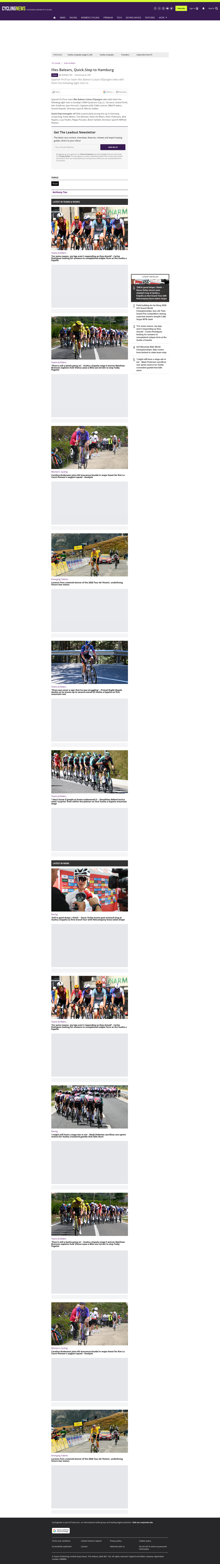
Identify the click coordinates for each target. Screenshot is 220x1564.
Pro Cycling (56, 63)
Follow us (109, 92)
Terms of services (86, 154)
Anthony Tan (67, 75)
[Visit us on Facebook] (155, 8)
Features (150, 17)
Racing (73, 17)
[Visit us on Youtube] (167, 8)
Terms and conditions (61, 1541)
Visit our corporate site (142, 1522)
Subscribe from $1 (144, 55)
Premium (108, 17)
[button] (213, 8)
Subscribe (181, 8)
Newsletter (123, 92)
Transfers (125, 55)
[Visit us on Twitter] (159, 8)
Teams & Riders (69, 63)
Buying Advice (133, 17)
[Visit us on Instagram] (163, 8)
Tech (119, 17)
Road (55, 183)
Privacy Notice (64, 156)
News (63, 17)
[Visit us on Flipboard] (171, 8)
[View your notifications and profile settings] (203, 8)
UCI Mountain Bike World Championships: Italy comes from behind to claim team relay (151, 350)
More (162, 17)
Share (58, 92)
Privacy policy (115, 1541)
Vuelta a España (107, 55)
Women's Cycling (90, 17)
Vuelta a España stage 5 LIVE (80, 55)
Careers (84, 1546)
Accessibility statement (62, 1546)
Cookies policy (145, 1541)
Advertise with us (117, 1546)
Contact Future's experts (91, 1541)
